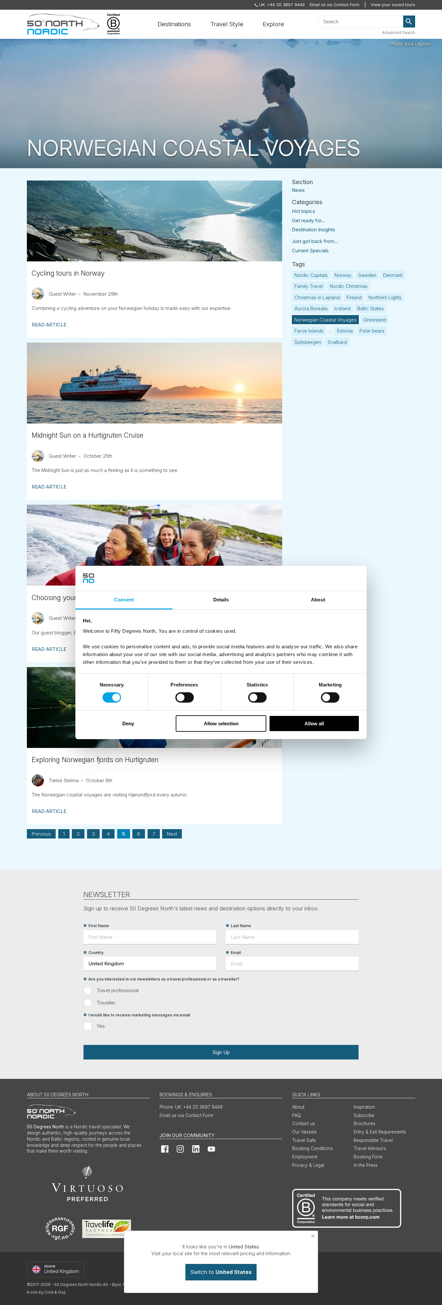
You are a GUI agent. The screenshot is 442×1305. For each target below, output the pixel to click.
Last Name (241, 925)
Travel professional (117, 990)
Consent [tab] (124, 599)
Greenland (374, 320)
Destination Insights (313, 229)
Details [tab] (221, 599)
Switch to (221, 1272)
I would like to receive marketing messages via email (139, 1015)
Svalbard (337, 342)
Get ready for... (308, 220)
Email (236, 952)
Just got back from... (315, 241)
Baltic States (370, 308)
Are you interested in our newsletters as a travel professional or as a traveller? (163, 979)
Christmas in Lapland (317, 297)
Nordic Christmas (349, 286)
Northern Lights (385, 297)
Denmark (393, 275)
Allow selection (221, 723)
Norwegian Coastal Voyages (325, 320)
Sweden (367, 275)
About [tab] (318, 599)
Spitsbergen (307, 342)
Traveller (106, 1003)
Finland (354, 297)
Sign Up (221, 1052)
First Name (98, 925)
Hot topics (303, 211)
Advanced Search (398, 32)
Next (172, 834)
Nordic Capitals (311, 275)
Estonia (345, 331)
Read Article (49, 325)
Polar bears (371, 331)
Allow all (314, 723)
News (298, 190)
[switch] (184, 697)
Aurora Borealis (311, 308)
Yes (101, 1026)
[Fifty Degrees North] (63, 24)
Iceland (342, 308)
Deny (128, 723)
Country (96, 952)
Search (409, 22)
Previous (41, 834)
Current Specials (310, 250)
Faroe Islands (309, 331)
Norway (343, 275)
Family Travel (308, 286)
